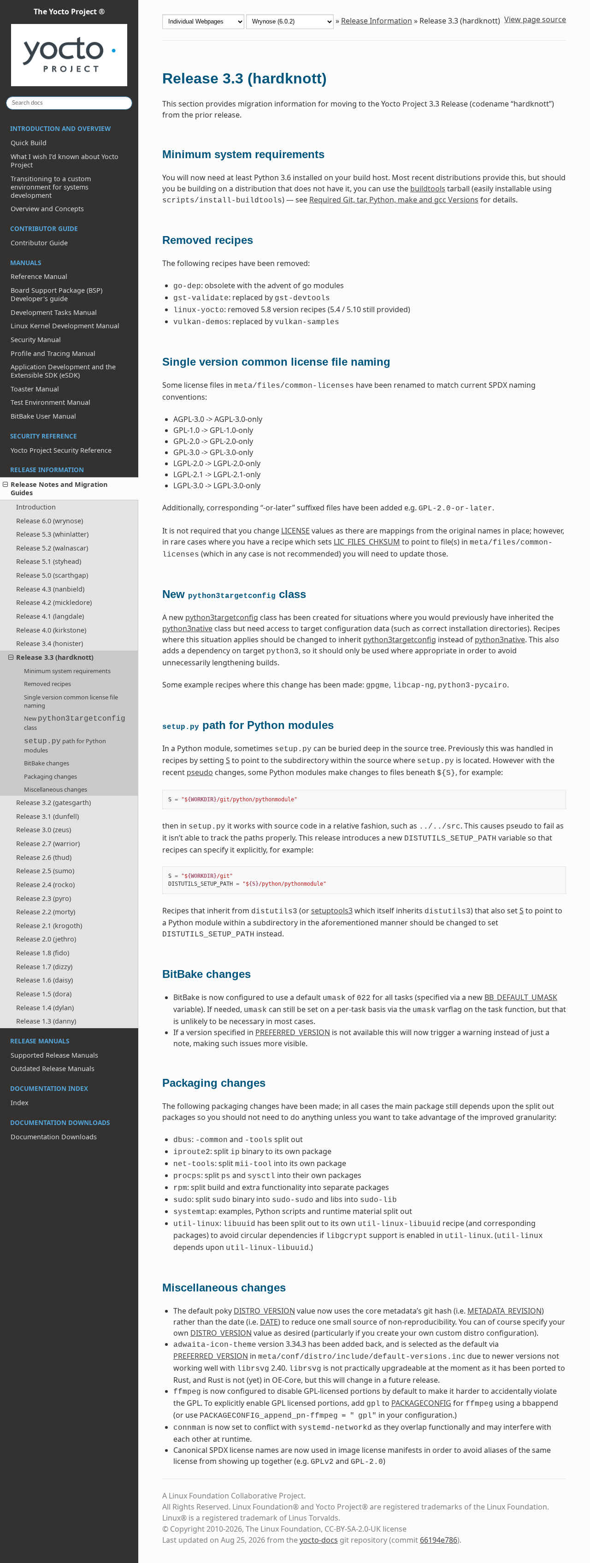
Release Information (376, 21)
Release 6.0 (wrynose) (49, 520)
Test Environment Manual (50, 402)
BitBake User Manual (43, 416)
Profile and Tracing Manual (53, 353)
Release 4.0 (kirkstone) (51, 630)
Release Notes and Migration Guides (59, 488)
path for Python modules (65, 745)
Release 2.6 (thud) (43, 857)
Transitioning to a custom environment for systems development (51, 187)
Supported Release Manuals (54, 1055)
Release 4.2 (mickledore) (54, 602)
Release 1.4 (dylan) (45, 1007)
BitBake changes (46, 763)
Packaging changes (50, 776)
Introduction (36, 507)
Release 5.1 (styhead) (48, 561)
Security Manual (36, 339)
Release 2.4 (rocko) (45, 884)
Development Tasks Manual (54, 312)
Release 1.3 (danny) (46, 1021)
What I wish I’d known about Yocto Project (64, 160)
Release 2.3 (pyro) (43, 898)
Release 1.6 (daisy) (44, 980)
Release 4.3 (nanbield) (50, 589)
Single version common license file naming (71, 701)
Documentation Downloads (54, 1136)
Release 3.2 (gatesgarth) (53, 802)
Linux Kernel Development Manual (65, 325)
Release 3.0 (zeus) (43, 829)
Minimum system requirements (67, 671)
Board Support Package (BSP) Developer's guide (56, 294)
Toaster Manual (35, 389)
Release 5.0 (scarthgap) (52, 575)
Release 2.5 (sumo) (45, 870)
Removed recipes (47, 684)
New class (74, 723)
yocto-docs (319, 1540)
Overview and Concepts (47, 208)
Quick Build (29, 142)
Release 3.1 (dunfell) (47, 816)
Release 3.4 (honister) (49, 643)
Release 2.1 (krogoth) (49, 925)
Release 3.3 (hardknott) (55, 657)
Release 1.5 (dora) (43, 993)
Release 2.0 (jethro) (46, 939)
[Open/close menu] (5, 484)
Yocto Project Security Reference (61, 450)
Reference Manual (39, 276)
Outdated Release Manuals (52, 1068)
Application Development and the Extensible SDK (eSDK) (63, 370)
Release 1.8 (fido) (42, 952)
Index (20, 1102)
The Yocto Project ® (69, 11)
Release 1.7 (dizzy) (44, 966)
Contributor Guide (39, 242)
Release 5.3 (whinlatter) (52, 534)
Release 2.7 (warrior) (48, 843)
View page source (535, 19)
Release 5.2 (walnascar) (52, 548)
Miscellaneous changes (55, 789)
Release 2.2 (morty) (45, 911)
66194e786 (438, 1540)
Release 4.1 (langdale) (50, 616)
